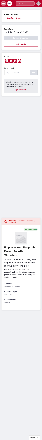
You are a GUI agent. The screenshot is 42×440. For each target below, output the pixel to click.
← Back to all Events (12, 18)
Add (33, 72)
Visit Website (21, 44)
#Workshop (9, 294)
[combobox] (34, 437)
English (32, 438)
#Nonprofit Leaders (12, 286)
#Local (7, 302)
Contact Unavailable (21, 38)
